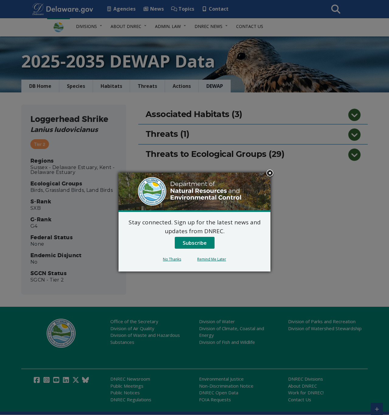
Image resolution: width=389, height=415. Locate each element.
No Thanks (172, 259)
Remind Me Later (211, 259)
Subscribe (195, 242)
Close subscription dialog (269, 173)
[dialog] (194, 222)
